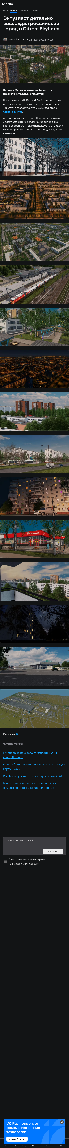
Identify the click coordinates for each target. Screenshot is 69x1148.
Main (5, 10)
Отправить (53, 851)
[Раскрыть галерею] (34, 157)
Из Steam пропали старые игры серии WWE (33, 776)
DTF (18, 733)
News (13, 10)
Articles (23, 10)
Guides (34, 10)
